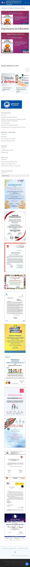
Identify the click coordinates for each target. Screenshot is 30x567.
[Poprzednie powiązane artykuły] (24, 69)
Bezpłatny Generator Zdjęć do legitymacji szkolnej (21, 89)
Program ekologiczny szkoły (7, 150)
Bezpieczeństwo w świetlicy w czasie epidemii (11, 165)
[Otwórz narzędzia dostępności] (27, 564)
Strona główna (4, 8)
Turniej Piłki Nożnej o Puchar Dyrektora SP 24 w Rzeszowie (13, 127)
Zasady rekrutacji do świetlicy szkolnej (9, 161)
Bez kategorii (11, 8)
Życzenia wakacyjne (5, 123)
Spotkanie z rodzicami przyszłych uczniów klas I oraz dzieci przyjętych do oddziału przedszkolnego (13, 120)
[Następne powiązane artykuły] (27, 69)
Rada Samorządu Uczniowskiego (8, 140)
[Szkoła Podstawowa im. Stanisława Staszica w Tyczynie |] (3, 2)
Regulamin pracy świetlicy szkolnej (8, 163)
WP (9, 564)
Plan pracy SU (4, 136)
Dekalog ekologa (4, 152)
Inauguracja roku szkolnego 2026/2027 (9, 117)
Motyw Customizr (21, 564)
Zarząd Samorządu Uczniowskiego (8, 138)
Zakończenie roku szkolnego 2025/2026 (9, 125)
